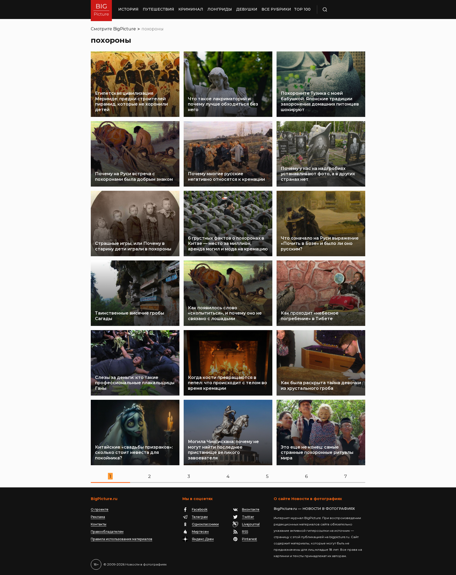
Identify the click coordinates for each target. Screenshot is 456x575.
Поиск (340, 9)
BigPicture (124, 28)
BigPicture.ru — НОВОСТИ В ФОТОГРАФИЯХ (314, 508)
